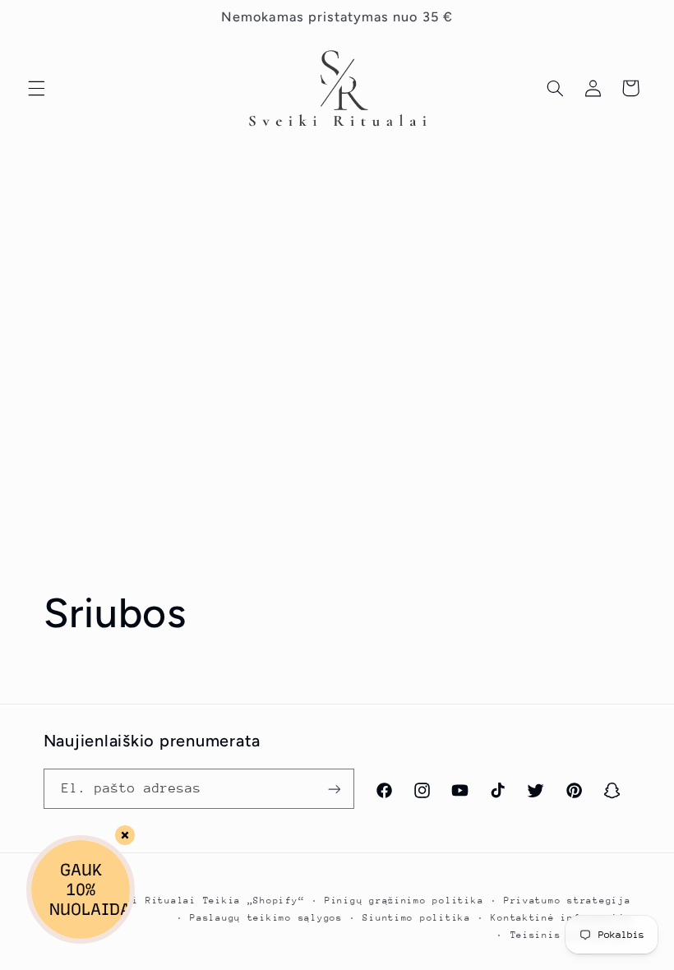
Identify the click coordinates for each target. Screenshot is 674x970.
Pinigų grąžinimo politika (404, 900)
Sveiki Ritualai (148, 900)
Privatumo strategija (567, 900)
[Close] (125, 835)
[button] (36, 88)
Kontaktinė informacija (560, 917)
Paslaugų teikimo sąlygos (266, 917)
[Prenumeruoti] (334, 789)
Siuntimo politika (416, 917)
